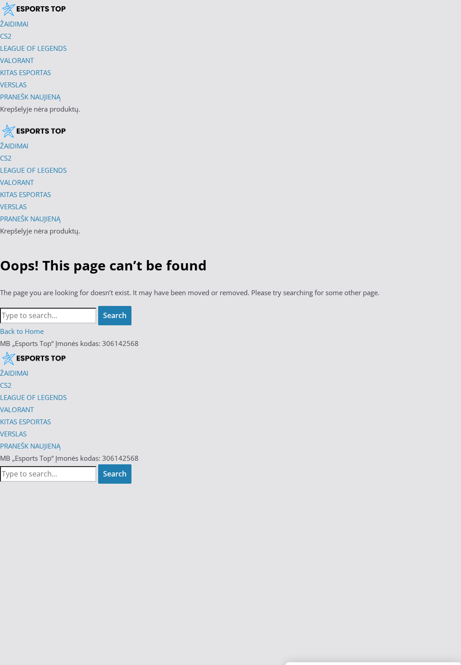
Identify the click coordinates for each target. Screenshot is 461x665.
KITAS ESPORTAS (25, 421)
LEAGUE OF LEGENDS (33, 397)
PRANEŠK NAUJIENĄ (30, 445)
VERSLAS (13, 433)
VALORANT (17, 409)
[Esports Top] (34, 130)
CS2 (6, 385)
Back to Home (22, 331)
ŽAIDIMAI (14, 372)
